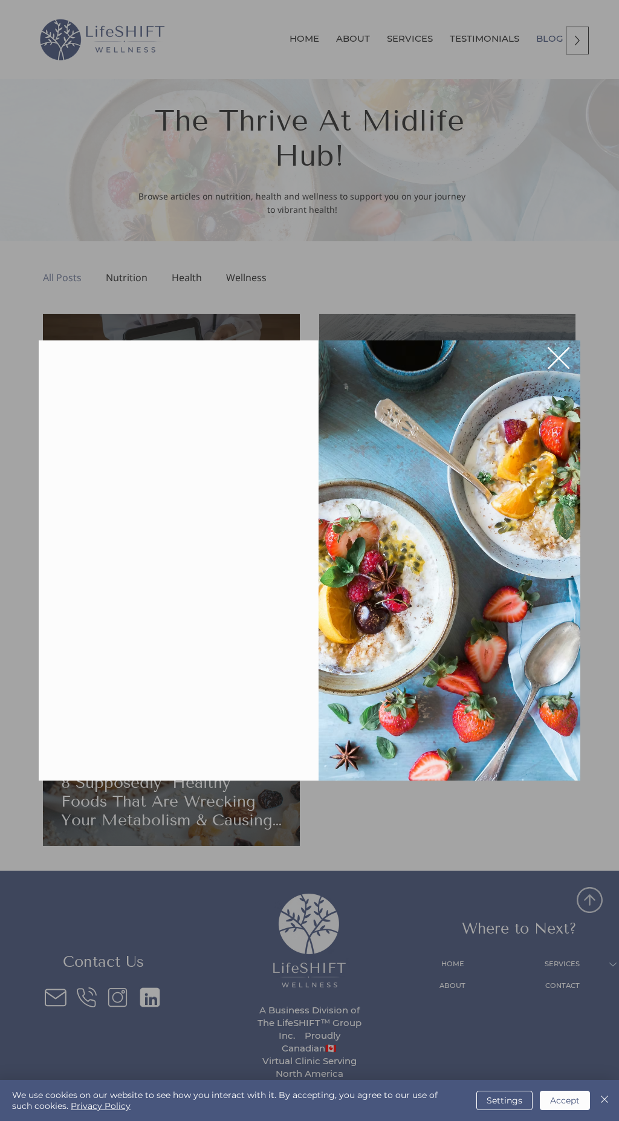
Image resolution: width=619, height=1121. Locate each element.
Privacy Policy (101, 1105)
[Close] (604, 1100)
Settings (504, 1100)
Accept (565, 1100)
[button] (558, 358)
